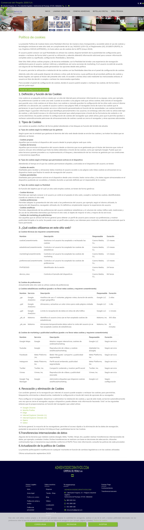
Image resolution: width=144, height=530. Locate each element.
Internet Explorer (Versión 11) (35, 415)
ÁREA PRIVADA (117, 11)
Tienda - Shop (50, 493)
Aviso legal (30, 493)
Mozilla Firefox (29, 410)
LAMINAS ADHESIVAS (61, 11)
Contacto (49, 509)
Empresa (49, 489)
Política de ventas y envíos (33, 502)
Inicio (28, 489)
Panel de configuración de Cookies (34, 90)
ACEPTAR (103, 524)
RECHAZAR (71, 524)
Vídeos (48, 501)
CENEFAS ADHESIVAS (81, 11)
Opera (25, 420)
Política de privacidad (30, 509)
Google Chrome (29, 408)
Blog (47, 497)
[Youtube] (72, 476)
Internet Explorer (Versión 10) (35, 418)
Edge (25, 413)
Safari (25, 423)
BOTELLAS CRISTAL (100, 11)
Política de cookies (100, 520)
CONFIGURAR (40, 524)
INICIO (47, 11)
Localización (50, 505)
